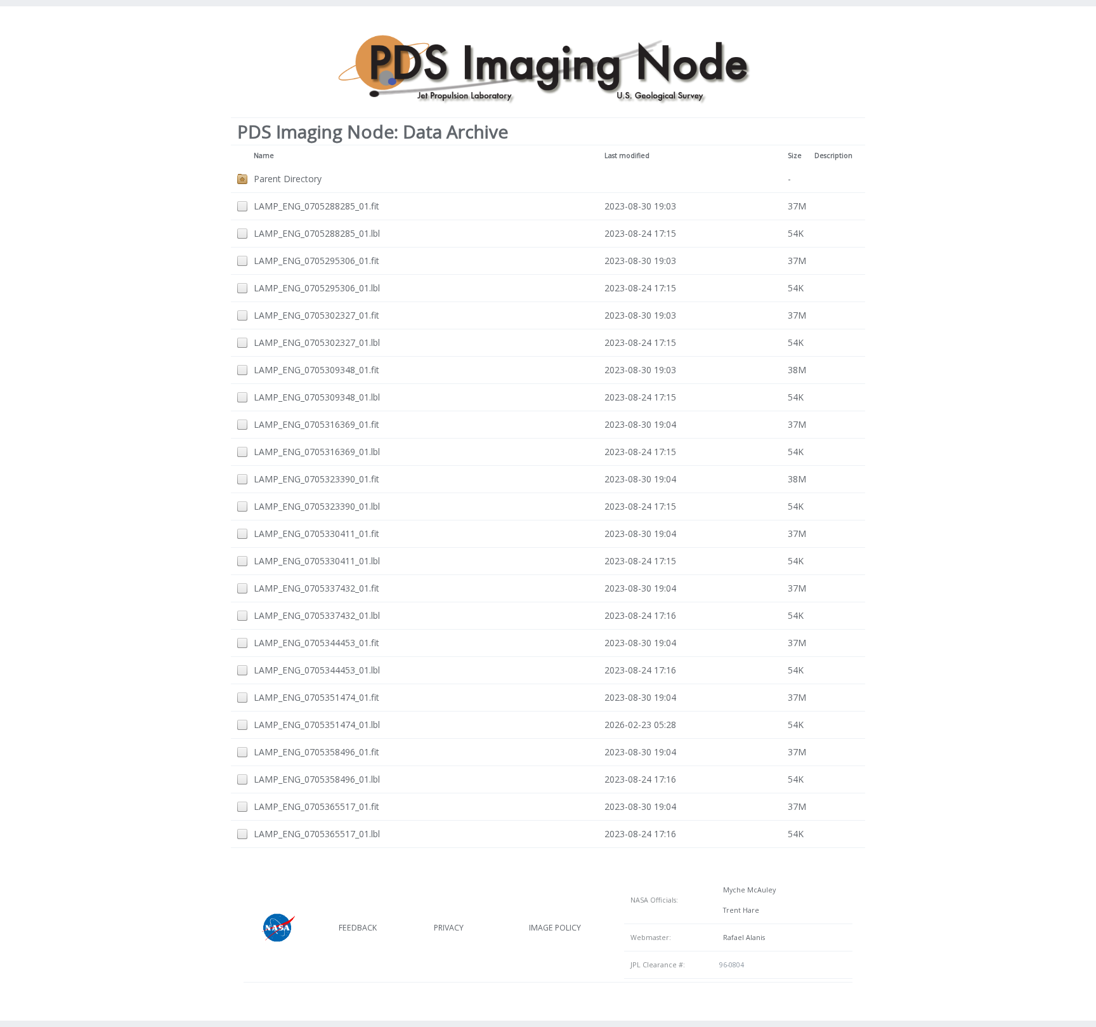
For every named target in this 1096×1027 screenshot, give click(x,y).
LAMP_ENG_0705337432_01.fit (316, 588)
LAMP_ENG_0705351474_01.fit (316, 697)
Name (264, 155)
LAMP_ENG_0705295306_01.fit (316, 261)
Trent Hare (739, 910)
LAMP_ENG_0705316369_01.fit (316, 424)
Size (795, 155)
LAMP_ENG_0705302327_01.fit (316, 315)
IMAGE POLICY (555, 927)
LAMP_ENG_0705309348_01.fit (316, 370)
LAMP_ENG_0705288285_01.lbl (317, 233)
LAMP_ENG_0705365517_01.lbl (317, 834)
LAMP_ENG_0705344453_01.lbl (317, 670)
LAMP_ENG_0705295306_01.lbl (317, 288)
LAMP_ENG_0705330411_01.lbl (317, 561)
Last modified (626, 155)
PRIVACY (449, 927)
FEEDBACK (358, 927)
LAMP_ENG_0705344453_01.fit (316, 643)
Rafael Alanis (742, 937)
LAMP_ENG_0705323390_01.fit (316, 479)
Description (833, 155)
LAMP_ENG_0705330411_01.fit (316, 533)
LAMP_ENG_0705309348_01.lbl (317, 397)
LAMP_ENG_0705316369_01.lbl (317, 452)
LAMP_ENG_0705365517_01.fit (316, 806)
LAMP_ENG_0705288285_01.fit (316, 206)
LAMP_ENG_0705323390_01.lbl (317, 506)
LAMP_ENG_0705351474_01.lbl (317, 725)
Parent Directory (288, 179)
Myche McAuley (747, 889)
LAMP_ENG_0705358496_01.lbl (317, 779)
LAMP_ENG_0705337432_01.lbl (317, 615)
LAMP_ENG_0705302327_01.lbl (317, 342)
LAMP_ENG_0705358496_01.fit (316, 752)
